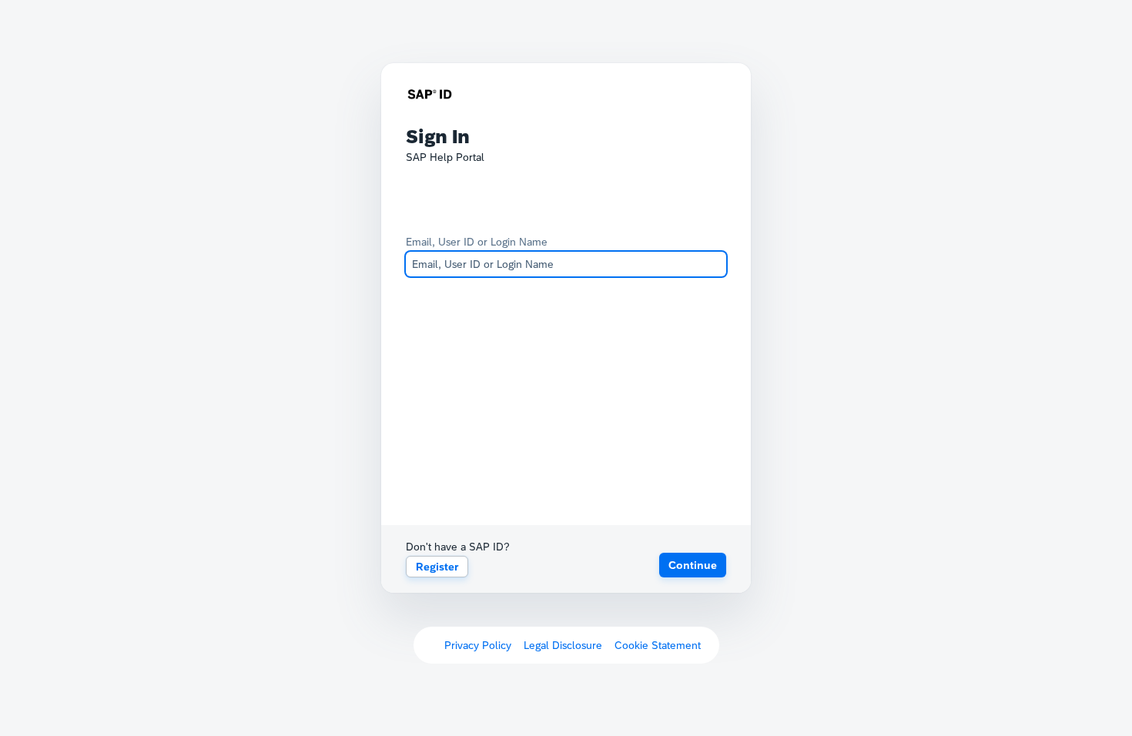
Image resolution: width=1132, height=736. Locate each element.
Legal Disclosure (563, 645)
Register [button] (437, 566)
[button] (692, 565)
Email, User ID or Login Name (477, 242)
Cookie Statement (658, 645)
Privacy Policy (477, 645)
